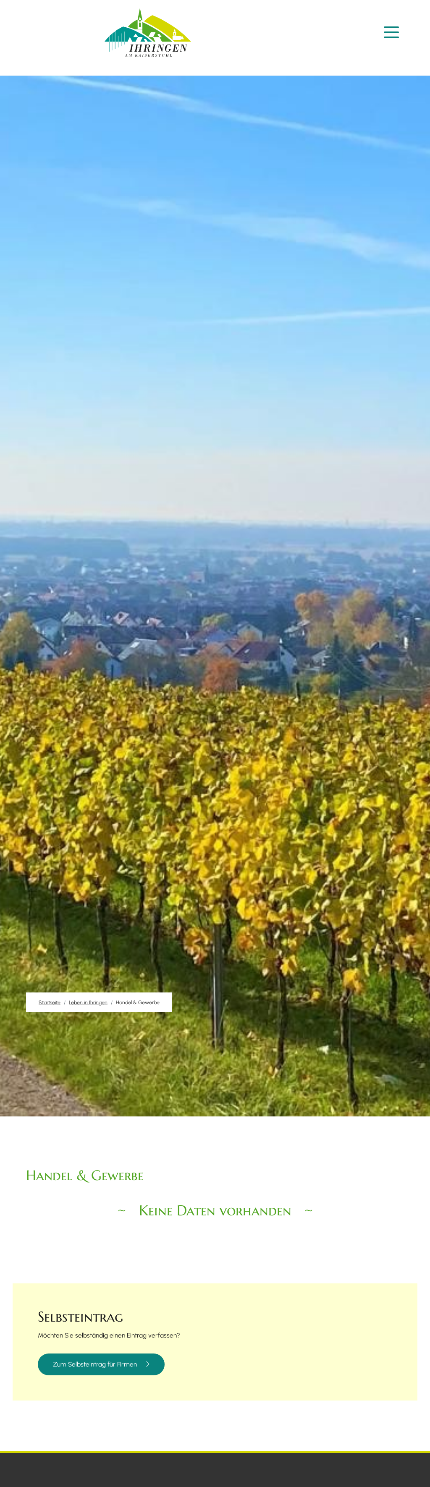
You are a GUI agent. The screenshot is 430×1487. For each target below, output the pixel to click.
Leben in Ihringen (88, 1002)
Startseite (49, 1002)
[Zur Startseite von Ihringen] (148, 32)
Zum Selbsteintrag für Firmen (95, 1364)
